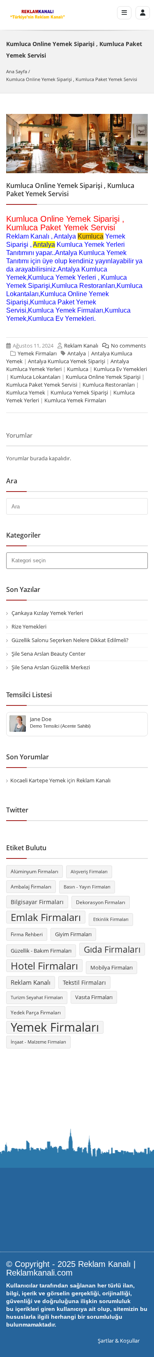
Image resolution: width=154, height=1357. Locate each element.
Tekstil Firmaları (84, 982)
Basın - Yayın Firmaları (87, 887)
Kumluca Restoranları (109, 384)
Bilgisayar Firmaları (37, 902)
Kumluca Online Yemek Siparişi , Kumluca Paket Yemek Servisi (71, 79)
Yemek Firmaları (37, 353)
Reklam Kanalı (81, 345)
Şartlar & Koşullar (119, 1340)
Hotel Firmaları (44, 965)
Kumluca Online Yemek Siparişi (103, 376)
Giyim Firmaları (73, 934)
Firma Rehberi (27, 934)
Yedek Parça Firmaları (36, 1012)
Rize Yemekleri (28, 626)
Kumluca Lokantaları (35, 376)
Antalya (44, 244)
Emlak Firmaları (46, 917)
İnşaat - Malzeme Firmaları (38, 1042)
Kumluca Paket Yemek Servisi (41, 384)
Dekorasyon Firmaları (100, 902)
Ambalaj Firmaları (31, 886)
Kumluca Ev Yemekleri (120, 369)
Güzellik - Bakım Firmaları (41, 950)
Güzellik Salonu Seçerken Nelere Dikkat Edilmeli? (70, 640)
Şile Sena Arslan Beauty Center (48, 653)
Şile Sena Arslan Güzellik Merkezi (50, 667)
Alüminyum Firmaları (34, 871)
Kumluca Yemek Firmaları (75, 400)
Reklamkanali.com (39, 1272)
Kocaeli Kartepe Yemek (38, 780)
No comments (128, 345)
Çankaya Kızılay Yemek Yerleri (47, 613)
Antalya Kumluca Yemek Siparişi (66, 361)
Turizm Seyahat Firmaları (37, 997)
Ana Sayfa (16, 71)
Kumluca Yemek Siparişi (79, 392)
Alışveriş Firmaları (89, 872)
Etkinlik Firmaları (111, 919)
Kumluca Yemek (25, 392)
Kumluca (90, 236)
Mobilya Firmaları (111, 967)
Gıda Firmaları (112, 949)
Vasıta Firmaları (94, 997)
